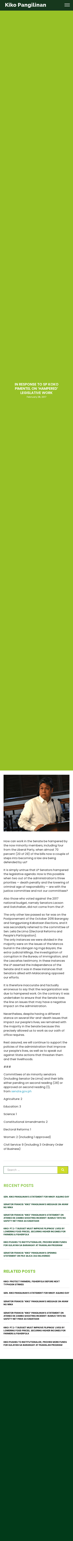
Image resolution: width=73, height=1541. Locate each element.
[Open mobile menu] (67, 5)
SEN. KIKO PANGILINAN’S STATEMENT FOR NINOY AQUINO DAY (36, 1196)
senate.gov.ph (21, 1091)
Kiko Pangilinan (25, 5)
